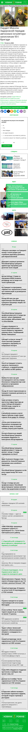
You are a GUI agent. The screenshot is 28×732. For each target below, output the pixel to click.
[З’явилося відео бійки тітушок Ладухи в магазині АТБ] (21, 224)
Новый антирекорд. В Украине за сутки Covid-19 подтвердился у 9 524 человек (13, 590)
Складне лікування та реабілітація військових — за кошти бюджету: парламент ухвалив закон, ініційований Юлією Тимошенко (12, 330)
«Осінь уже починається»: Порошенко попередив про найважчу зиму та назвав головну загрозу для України (12, 425)
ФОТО (14, 210)
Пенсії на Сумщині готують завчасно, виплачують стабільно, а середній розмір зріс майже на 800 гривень (12, 366)
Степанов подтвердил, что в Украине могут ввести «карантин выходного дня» (12, 572)
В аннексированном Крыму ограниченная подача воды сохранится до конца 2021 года (12, 663)
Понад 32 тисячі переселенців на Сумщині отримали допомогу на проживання (14, 393)
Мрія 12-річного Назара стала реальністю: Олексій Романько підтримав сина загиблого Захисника (13, 462)
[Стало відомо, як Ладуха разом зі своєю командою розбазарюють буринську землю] (6, 216)
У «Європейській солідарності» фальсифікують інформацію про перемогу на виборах (14, 543)
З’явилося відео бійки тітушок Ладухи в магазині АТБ (17, 204)
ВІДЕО (14, 181)
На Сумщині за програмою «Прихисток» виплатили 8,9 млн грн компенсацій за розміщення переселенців (14, 290)
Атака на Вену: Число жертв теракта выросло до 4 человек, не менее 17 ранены (13, 612)
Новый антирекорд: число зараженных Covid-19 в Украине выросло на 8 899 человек (13, 641)
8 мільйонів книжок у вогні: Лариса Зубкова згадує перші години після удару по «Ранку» (13, 415)
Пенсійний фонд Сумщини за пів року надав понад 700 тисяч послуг (14, 472)
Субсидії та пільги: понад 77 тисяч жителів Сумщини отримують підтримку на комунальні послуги (12, 342)
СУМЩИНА (14, 151)
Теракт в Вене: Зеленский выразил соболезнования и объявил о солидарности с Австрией (12, 631)
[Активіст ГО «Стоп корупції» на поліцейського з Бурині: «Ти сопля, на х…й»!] (6, 232)
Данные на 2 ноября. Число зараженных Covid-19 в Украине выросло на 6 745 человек (13, 681)
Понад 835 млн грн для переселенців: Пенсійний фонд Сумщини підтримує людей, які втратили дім (14, 301)
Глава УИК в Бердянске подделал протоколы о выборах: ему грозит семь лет (14, 672)
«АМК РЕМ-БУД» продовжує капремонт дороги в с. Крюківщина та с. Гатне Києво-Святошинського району (13, 529)
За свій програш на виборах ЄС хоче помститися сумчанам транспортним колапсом (16, 196)
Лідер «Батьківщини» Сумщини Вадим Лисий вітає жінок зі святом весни (17, 188)
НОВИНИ (14, 241)
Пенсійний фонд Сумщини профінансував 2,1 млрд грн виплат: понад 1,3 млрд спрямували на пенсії (12, 451)
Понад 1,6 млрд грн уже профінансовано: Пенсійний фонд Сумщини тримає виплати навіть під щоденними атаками (14, 486)
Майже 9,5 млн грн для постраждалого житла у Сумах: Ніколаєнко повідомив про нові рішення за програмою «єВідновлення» (13, 382)
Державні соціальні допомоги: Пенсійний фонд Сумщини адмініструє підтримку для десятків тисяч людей (13, 265)
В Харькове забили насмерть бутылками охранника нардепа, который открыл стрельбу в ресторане (14, 695)
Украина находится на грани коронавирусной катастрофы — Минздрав (13, 603)
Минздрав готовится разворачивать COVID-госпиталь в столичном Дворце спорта (14, 654)
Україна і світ (14, 494)
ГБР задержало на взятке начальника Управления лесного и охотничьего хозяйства (14, 621)
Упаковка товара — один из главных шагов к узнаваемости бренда (12, 516)
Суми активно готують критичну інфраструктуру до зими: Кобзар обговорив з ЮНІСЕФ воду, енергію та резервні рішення (12, 404)
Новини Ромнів (17, 729)
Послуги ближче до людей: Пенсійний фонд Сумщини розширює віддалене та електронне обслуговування (12, 436)
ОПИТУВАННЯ (14, 115)
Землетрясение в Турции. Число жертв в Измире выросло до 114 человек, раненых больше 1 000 (14, 581)
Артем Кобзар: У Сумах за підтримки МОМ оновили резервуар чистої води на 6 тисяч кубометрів (12, 279)
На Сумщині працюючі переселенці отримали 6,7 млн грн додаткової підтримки (14, 356)
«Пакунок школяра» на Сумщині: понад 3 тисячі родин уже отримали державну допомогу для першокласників (14, 253)
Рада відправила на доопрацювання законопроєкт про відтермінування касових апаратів (14, 556)
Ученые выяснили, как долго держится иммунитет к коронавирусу (12, 705)
